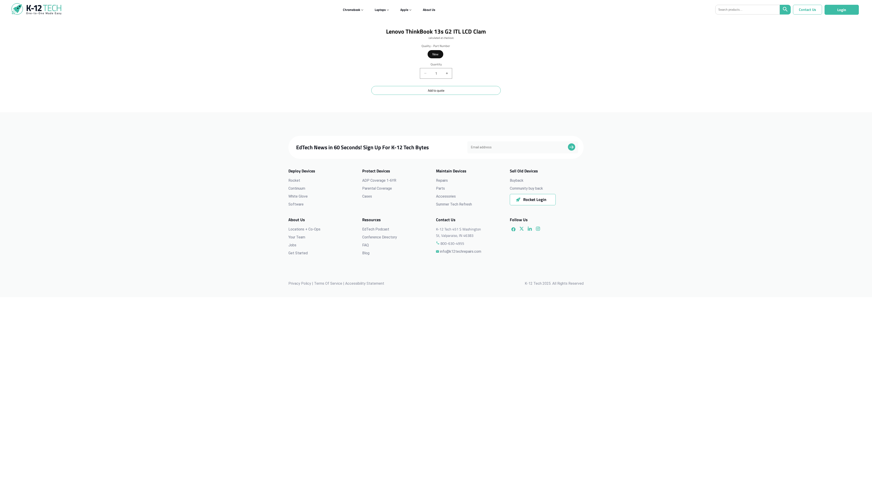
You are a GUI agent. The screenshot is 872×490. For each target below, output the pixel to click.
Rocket (294, 180)
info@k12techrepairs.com (460, 251)
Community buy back (526, 188)
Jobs (292, 245)
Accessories (446, 196)
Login (841, 9)
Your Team (296, 237)
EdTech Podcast (375, 229)
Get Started (298, 253)
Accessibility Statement (364, 283)
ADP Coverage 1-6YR (379, 180)
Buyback (516, 180)
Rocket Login (534, 199)
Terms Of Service (328, 283)
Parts (440, 188)
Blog (365, 253)
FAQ (365, 245)
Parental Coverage (377, 188)
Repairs (442, 180)
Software (296, 204)
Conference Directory (379, 237)
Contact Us (807, 9)
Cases (367, 196)
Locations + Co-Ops (304, 229)
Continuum (296, 188)
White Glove (298, 196)
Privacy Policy (299, 283)
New (435, 54)
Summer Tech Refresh (454, 204)
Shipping (423, 38)
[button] (351, 9)
